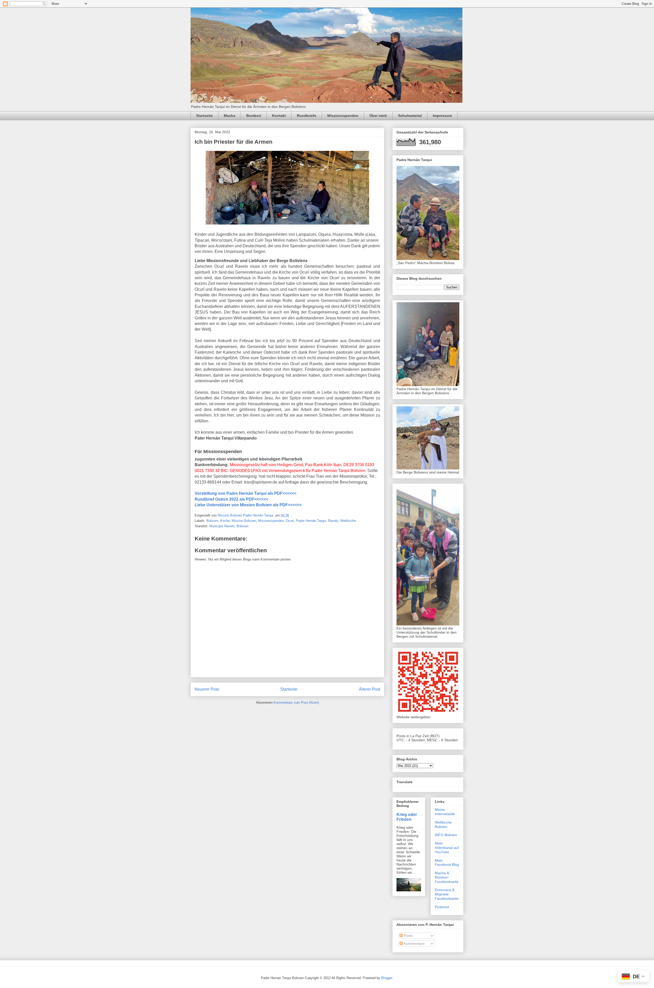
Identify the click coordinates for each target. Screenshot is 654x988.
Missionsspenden (342, 116)
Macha (229, 116)
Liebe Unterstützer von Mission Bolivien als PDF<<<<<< (248, 505)
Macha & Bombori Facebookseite (447, 877)
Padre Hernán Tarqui (311, 521)
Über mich (378, 116)
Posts (408, 936)
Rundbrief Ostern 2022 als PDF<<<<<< (231, 499)
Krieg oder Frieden (406, 817)
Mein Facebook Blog (447, 862)
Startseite (204, 116)
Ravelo (333, 521)
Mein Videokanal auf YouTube (447, 847)
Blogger (386, 978)
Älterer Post (369, 689)
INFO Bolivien (446, 835)
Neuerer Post (207, 689)
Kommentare (414, 943)
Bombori (253, 116)
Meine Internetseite (445, 811)
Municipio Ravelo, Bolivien (228, 526)
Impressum (442, 116)
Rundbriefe (306, 116)
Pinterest (442, 907)
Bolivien (212, 521)
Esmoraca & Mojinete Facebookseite (447, 894)
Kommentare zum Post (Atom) (296, 702)
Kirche (225, 521)
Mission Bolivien (244, 521)
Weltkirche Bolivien (443, 824)
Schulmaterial (410, 116)
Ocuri (290, 521)
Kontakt (279, 116)
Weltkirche (348, 521)
